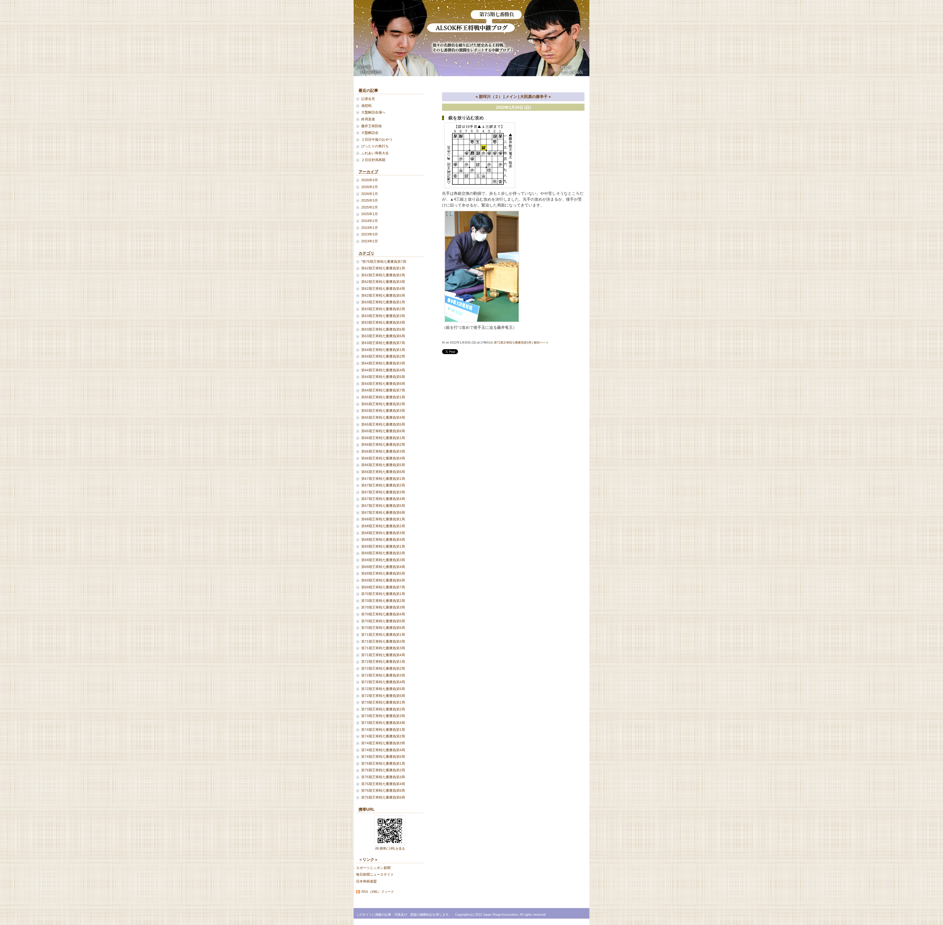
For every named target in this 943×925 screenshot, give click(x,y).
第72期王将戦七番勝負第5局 (383, 689)
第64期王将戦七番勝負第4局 (383, 370)
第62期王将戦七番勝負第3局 (383, 282)
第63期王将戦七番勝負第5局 (383, 329)
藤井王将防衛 (371, 126)
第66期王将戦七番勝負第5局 (383, 465)
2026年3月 (369, 180)
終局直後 (368, 119)
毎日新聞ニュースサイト (375, 874)
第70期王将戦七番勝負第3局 (383, 607)
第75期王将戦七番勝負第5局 (383, 790)
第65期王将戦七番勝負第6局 (383, 431)
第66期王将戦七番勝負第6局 (383, 472)
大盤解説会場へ (373, 112)
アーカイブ (368, 172)
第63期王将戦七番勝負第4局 (383, 322)
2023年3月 (369, 234)
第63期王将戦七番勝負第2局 (383, 309)
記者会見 (368, 99)
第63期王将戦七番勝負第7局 (383, 343)
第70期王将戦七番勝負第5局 (383, 621)
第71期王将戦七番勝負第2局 (383, 641)
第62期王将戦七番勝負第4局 (383, 288)
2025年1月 (369, 214)
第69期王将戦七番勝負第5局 (383, 573)
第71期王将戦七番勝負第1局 (383, 634)
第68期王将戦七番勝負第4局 (383, 539)
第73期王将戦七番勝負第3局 (383, 716)
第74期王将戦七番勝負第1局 (383, 730)
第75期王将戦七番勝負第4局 (383, 784)
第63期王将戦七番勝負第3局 (383, 316)
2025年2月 (369, 207)
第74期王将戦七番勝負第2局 (383, 736)
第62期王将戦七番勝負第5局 (383, 295)
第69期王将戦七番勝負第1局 (383, 546)
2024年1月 (369, 228)
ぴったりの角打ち (375, 146)
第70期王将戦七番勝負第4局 (383, 614)
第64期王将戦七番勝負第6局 (383, 384)
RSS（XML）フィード (377, 891)
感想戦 (366, 106)
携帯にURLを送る (392, 848)
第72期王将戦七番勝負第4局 (383, 682)
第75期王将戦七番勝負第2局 (383, 770)
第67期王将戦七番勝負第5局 (383, 506)
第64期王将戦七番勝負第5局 (383, 377)
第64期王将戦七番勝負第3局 (383, 363)
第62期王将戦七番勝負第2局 (383, 275)
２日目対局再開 (373, 160)
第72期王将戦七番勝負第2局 (383, 668)
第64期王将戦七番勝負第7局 (383, 390)
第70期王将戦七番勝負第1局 (383, 594)
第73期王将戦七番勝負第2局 (383, 709)
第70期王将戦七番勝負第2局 (383, 601)
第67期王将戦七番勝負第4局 (383, 499)
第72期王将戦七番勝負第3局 (383, 675)
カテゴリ (366, 253)
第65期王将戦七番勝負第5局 (383, 424)
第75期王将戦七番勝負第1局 (383, 763)
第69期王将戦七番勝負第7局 (383, 587)
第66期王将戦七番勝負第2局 (383, 444)
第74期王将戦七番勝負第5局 (383, 757)
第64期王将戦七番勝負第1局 (383, 350)
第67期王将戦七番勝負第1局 (383, 479)
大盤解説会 (369, 133)
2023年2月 (369, 241)
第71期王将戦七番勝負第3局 (383, 648)
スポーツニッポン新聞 (373, 868)
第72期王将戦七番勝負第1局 (383, 661)
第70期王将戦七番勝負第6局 (383, 628)
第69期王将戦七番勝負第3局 (383, 560)
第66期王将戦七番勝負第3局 (383, 451)
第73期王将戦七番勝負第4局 (383, 723)
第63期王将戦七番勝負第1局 (383, 302)
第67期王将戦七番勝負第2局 (383, 485)
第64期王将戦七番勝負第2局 (383, 356)
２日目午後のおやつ (376, 139)
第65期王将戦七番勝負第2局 (383, 404)
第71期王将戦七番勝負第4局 (383, 655)
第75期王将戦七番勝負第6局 (383, 797)
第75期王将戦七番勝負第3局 (383, 777)
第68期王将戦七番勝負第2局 (383, 526)
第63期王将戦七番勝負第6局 (383, 336)
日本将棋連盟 (366, 881)
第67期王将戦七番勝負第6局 (383, 512)
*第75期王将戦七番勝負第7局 (383, 261)
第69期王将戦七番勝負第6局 (383, 580)
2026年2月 (369, 187)
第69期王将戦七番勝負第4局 (383, 567)
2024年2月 (369, 221)
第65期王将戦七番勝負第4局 (383, 417)
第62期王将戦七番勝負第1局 (383, 268)
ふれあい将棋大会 (375, 153)
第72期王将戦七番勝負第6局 (383, 696)
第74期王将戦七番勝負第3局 (383, 743)
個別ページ (541, 342)
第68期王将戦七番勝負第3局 (383, 533)
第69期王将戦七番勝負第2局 (383, 553)
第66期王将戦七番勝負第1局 (383, 438)
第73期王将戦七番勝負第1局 (383, 702)
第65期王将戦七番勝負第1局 (383, 397)
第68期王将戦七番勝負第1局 (383, 519)
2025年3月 (369, 200)
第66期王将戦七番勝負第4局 (383, 458)
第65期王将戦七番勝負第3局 (383, 411)
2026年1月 (369, 194)
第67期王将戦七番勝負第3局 (383, 492)
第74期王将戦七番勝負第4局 (383, 750)
